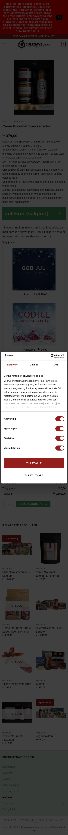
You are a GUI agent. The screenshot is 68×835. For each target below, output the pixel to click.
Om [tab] (56, 364)
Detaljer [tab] (34, 364)
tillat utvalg (34, 475)
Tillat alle (34, 463)
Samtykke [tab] (12, 364)
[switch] (59, 428)
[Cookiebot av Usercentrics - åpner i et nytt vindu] (50, 356)
